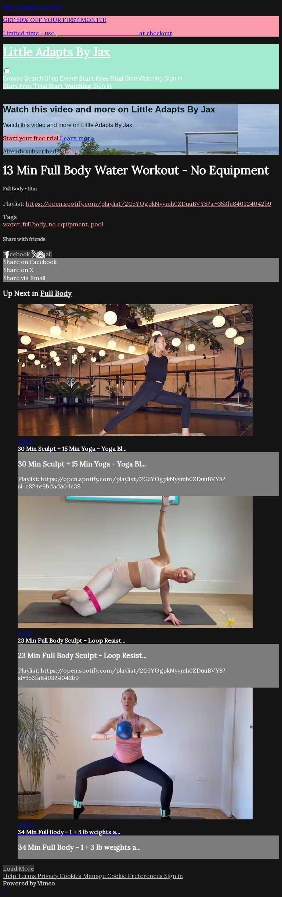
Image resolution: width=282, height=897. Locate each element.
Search (34, 78)
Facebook (17, 254)
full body (34, 224)
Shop (51, 78)
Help (10, 875)
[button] (6, 70)
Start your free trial (31, 138)
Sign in (173, 78)
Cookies (71, 875)
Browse (13, 78)
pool (97, 224)
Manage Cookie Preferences (123, 875)
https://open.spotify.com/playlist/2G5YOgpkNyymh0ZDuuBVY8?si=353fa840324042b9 (148, 203)
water (11, 224)
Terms (27, 875)
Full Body (14, 189)
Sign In (102, 86)
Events (69, 78)
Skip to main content (32, 6)
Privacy (48, 875)
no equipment (68, 224)
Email (44, 254)
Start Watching (144, 78)
